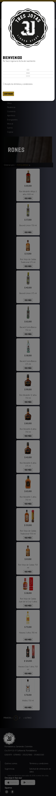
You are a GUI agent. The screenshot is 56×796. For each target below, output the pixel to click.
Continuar (8, 94)
